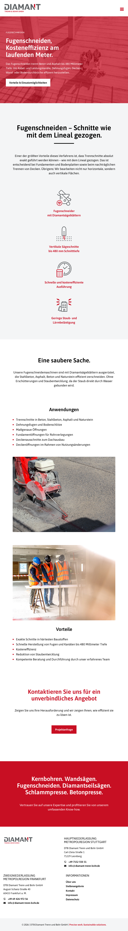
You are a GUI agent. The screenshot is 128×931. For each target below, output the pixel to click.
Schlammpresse (46, 792)
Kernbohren (47, 778)
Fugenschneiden (38, 785)
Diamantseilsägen (86, 785)
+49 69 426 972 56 (18, 898)
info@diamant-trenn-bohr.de (84, 865)
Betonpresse (86, 792)
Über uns (71, 881)
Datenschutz (72, 899)
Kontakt (70, 890)
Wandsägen (80, 778)
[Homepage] (22, 8)
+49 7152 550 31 (77, 861)
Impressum (72, 895)
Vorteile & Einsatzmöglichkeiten (28, 82)
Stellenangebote (75, 886)
